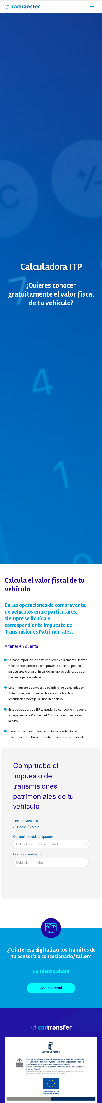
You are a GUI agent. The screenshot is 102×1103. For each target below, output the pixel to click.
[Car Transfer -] (22, 7)
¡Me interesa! (51, 988)
